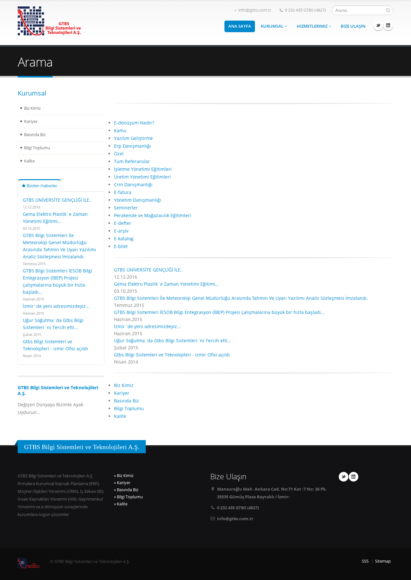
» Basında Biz (126, 490)
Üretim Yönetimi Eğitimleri (142, 177)
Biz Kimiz (32, 108)
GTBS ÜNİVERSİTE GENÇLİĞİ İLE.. (57, 200)
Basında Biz (35, 134)
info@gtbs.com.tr (254, 10)
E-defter (122, 223)
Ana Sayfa (239, 26)
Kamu (120, 130)
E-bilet (121, 246)
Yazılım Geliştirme (133, 138)
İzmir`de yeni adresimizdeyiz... (56, 306)
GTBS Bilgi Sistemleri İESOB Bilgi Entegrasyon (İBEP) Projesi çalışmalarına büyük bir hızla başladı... (219, 312)
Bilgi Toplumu (37, 148)
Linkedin (388, 25)
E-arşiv (121, 231)
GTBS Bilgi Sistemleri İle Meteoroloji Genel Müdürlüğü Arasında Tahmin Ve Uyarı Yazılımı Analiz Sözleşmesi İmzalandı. (241, 298)
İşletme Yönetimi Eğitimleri (143, 169)
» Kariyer (122, 482)
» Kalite (120, 504)
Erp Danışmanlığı (132, 146)
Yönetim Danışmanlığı (137, 200)
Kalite (29, 161)
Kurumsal (272, 26)
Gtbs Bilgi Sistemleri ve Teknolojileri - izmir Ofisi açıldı (172, 355)
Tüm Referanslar (132, 161)
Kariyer (31, 121)
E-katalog (124, 238)
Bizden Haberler (41, 186)
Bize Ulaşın (353, 26)
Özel (119, 154)
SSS (365, 561)
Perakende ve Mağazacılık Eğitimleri (152, 215)
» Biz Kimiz (124, 475)
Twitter (378, 25)
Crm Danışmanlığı (133, 184)
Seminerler (126, 208)
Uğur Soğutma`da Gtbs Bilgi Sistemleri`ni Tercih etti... (172, 340)
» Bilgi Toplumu (128, 497)
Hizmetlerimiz (312, 26)
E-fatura (122, 192)
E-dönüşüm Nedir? (134, 123)
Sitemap (383, 561)
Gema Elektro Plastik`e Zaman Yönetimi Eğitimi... (166, 284)
